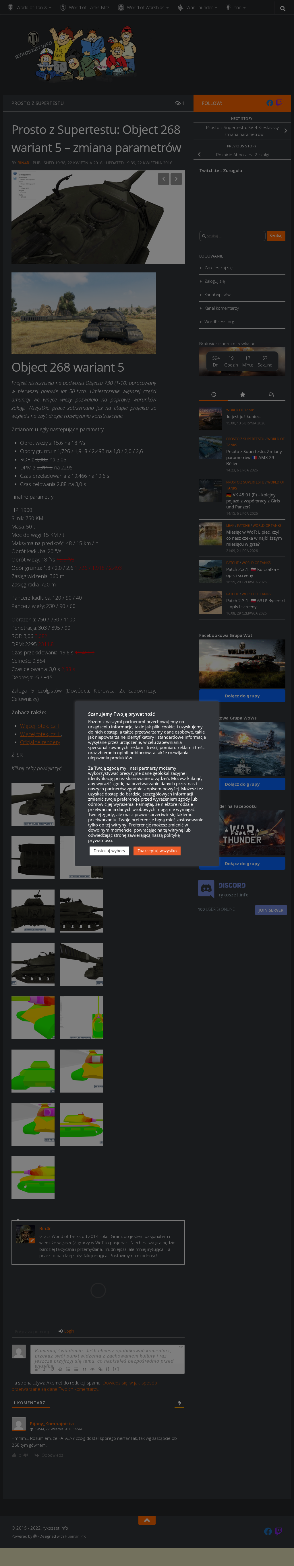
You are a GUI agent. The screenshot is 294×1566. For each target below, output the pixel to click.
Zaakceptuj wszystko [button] (157, 850)
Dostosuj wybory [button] (109, 850)
